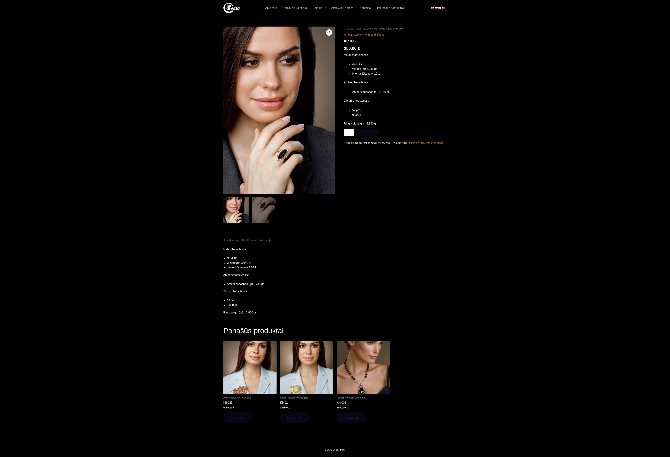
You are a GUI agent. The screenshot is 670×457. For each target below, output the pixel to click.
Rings (389, 28)
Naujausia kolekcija (294, 7)
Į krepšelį (368, 132)
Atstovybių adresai (342, 7)
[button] (324, 8)
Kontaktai (365, 7)
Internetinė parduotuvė (391, 7)
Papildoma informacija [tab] (256, 240)
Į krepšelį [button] (238, 417)
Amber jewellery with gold (369, 28)
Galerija (317, 7)
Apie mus (271, 7)
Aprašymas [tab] (231, 240)
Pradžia (348, 28)
